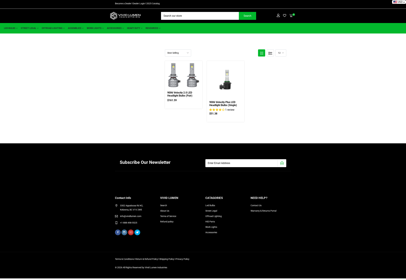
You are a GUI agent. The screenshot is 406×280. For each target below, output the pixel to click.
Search (247, 15)
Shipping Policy (167, 259)
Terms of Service (168, 216)
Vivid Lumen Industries (156, 267)
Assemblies (74, 28)
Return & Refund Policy (146, 259)
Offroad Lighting (52, 28)
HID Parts (210, 221)
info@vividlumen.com (130, 216)
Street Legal (211, 211)
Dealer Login (139, 3)
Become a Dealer (123, 3)
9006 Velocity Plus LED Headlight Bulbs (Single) (223, 104)
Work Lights (211, 227)
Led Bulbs (210, 205)
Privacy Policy (182, 259)
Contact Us (256, 205)
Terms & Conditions (124, 259)
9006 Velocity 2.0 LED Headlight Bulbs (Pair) (179, 94)
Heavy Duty (133, 28)
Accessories (114, 28)
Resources (152, 28)
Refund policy (167, 221)
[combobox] (208, 16)
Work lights (94, 28)
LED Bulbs (9, 28)
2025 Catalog (153, 3)
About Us (164, 211)
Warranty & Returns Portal (263, 211)
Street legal (28, 28)
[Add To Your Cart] (180, 79)
